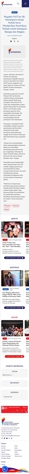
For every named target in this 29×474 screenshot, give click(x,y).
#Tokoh (6, 209)
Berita (5, 240)
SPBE (16, 446)
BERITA (14, 12)
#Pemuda (16, 206)
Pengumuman (18, 450)
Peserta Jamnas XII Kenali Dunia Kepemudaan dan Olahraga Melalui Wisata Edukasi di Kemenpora (11, 344)
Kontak (3, 464)
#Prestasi (7, 206)
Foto (5, 338)
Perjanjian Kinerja (5, 458)
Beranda (3, 446)
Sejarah (3, 452)
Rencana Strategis (6, 456)
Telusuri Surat (18, 456)
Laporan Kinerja (5, 454)
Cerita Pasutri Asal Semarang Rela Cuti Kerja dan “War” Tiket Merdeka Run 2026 (11, 245)
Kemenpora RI (8, 396)
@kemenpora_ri (7, 375)
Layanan (17, 454)
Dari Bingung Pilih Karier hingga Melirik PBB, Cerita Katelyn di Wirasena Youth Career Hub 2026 (11, 295)
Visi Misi (3, 448)
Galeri (16, 452)
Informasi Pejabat (5, 450)
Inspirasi (6, 289)
